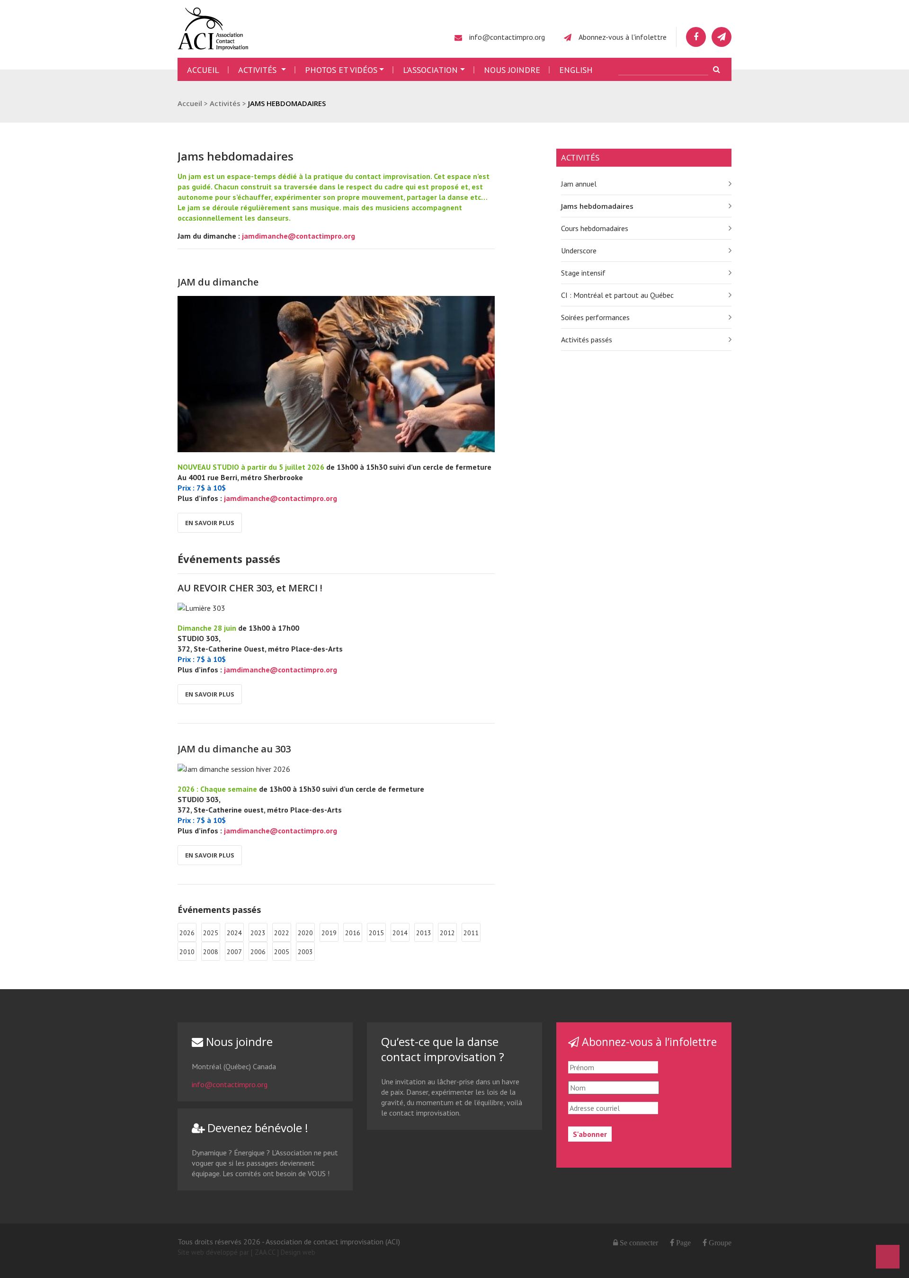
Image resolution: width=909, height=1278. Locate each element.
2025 (210, 933)
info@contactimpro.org (507, 37)
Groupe (719, 1242)
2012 (447, 933)
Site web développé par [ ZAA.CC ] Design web (246, 1252)
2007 (234, 951)
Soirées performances (595, 317)
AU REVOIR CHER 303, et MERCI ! (250, 587)
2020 (305, 933)
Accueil (203, 69)
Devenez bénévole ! (256, 1127)
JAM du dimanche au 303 (234, 748)
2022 (281, 933)
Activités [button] (258, 69)
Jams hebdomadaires (597, 206)
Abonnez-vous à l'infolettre (623, 37)
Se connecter (639, 1242)
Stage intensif (583, 272)
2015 (376, 933)
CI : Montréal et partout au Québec (617, 295)
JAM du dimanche (218, 282)
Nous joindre (512, 69)
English (576, 69)
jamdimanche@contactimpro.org (298, 236)
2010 (187, 951)
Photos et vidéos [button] (341, 69)
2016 (352, 933)
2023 (258, 933)
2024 (234, 933)
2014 (400, 933)
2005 (281, 951)
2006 (258, 951)
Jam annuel (579, 183)
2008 (210, 951)
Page (682, 1242)
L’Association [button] (430, 69)
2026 (187, 933)
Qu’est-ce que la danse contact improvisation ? (442, 1049)
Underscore (579, 250)
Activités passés (586, 339)
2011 (471, 933)
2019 (329, 933)
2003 (305, 951)
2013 (423, 933)
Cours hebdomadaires (594, 228)
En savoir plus (209, 522)
